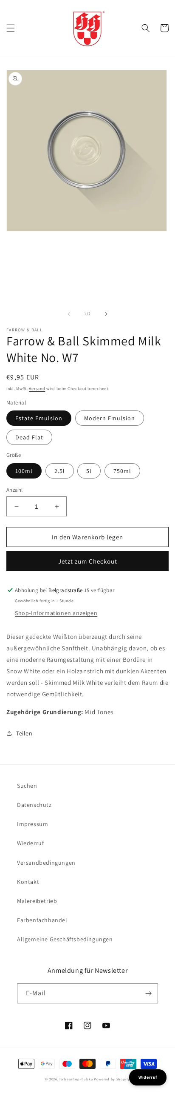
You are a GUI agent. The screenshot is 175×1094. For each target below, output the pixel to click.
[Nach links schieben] (68, 314)
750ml (122, 471)
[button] (10, 28)
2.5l (59, 471)
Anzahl (14, 489)
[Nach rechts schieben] (106, 314)
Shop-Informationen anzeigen (56, 613)
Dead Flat (29, 437)
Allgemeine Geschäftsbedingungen (65, 939)
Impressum (32, 824)
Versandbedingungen (46, 862)
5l (89, 471)
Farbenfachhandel (42, 920)
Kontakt (28, 882)
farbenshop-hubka (76, 1079)
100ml (24, 471)
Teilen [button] (24, 733)
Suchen (27, 785)
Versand (37, 388)
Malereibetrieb (37, 901)
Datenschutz (34, 805)
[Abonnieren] (148, 993)
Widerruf (147, 1077)
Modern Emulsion (109, 418)
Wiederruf (30, 843)
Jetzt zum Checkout (87, 561)
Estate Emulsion (38, 418)
